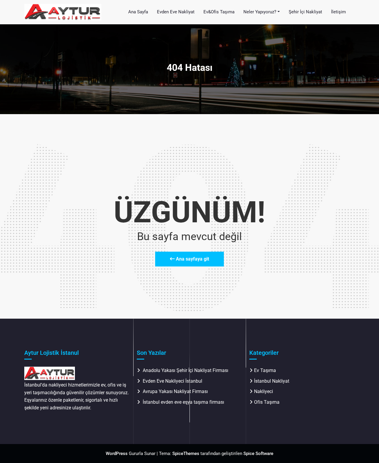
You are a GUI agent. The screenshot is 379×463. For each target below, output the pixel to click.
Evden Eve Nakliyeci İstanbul (172, 381)
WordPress (117, 453)
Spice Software (258, 453)
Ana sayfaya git (192, 259)
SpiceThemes (185, 453)
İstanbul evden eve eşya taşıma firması (184, 402)
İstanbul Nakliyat (271, 381)
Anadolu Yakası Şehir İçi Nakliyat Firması (185, 370)
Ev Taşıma (265, 370)
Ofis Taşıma (267, 402)
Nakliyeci (263, 391)
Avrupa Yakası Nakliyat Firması (175, 391)
